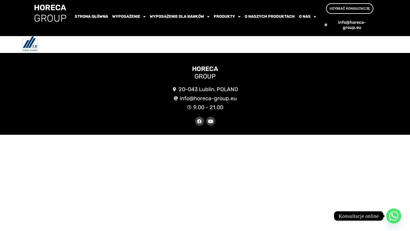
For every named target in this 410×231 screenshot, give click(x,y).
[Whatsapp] (393, 215)
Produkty (224, 16)
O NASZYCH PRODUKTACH (270, 16)
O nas (305, 16)
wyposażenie (126, 16)
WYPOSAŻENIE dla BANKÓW (177, 16)
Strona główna (91, 16)
